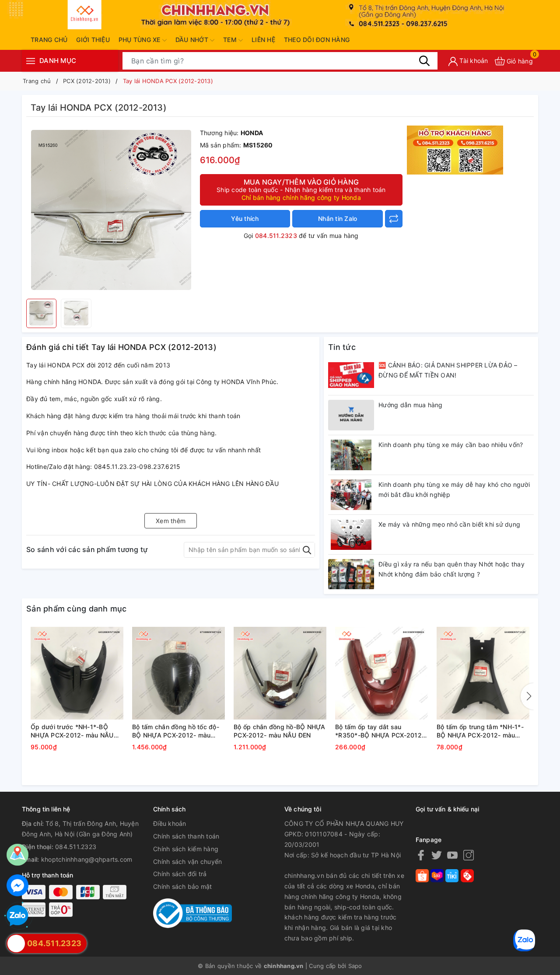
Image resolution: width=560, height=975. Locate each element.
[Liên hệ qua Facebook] (17, 885)
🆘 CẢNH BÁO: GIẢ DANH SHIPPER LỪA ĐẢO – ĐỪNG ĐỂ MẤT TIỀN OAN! (448, 370)
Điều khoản (169, 823)
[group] (111, 210)
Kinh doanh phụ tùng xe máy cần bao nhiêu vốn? (450, 444)
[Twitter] (436, 854)
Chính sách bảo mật (182, 886)
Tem (230, 39)
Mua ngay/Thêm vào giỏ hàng (301, 189)
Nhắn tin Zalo (337, 218)
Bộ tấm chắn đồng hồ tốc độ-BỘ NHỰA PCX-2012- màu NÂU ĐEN (175, 731)
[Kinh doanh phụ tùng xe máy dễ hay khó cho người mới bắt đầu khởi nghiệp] (351, 494)
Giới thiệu (93, 39)
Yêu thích (245, 218)
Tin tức (342, 347)
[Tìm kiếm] (424, 60)
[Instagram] (468, 854)
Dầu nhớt (192, 39)
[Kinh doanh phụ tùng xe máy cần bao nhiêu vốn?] (351, 455)
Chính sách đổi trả (180, 873)
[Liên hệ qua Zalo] (17, 916)
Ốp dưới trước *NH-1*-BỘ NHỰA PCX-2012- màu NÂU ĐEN (72, 731)
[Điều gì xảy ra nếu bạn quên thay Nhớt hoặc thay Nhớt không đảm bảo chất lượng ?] (351, 574)
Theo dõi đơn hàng (317, 39)
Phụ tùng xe (140, 39)
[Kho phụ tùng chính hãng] (455, 149)
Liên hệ (263, 39)
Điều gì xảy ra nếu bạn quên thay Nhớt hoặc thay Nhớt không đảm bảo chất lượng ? (451, 569)
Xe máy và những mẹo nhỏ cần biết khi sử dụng (449, 524)
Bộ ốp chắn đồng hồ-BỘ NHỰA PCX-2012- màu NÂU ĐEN (280, 731)
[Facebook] (421, 854)
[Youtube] (452, 854)
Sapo (355, 965)
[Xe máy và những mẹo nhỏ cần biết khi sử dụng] (351, 534)
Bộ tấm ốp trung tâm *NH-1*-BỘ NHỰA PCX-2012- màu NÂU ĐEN (480, 731)
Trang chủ (49, 39)
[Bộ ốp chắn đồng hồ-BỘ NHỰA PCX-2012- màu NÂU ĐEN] (280, 673)
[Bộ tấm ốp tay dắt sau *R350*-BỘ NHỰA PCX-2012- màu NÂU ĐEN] (381, 673)
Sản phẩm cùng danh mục (76, 608)
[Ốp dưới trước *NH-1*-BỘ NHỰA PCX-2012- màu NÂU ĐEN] (77, 673)
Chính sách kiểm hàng (185, 849)
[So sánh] (393, 218)
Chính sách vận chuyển (187, 861)
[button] (527, 696)
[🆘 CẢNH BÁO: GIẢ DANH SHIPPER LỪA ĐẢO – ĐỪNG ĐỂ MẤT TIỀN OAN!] (351, 375)
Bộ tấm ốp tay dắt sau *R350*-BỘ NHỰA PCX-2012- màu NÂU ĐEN (379, 731)
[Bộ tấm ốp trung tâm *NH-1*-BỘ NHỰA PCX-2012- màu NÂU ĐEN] (483, 673)
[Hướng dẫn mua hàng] (351, 415)
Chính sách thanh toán (186, 836)
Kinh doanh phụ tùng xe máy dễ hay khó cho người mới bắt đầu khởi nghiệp (454, 490)
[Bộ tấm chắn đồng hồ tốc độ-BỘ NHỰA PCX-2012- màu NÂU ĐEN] (178, 673)
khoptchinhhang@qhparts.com (87, 859)
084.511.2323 (276, 235)
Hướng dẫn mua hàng (410, 405)
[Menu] (30, 61)
